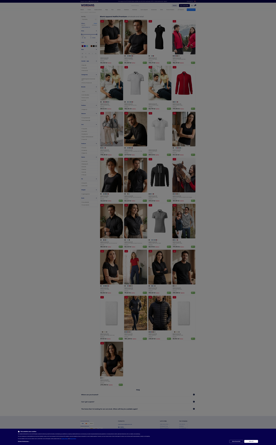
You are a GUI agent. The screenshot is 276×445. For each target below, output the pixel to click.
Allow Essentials (236, 441)
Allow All (251, 441)
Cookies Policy (64, 438)
